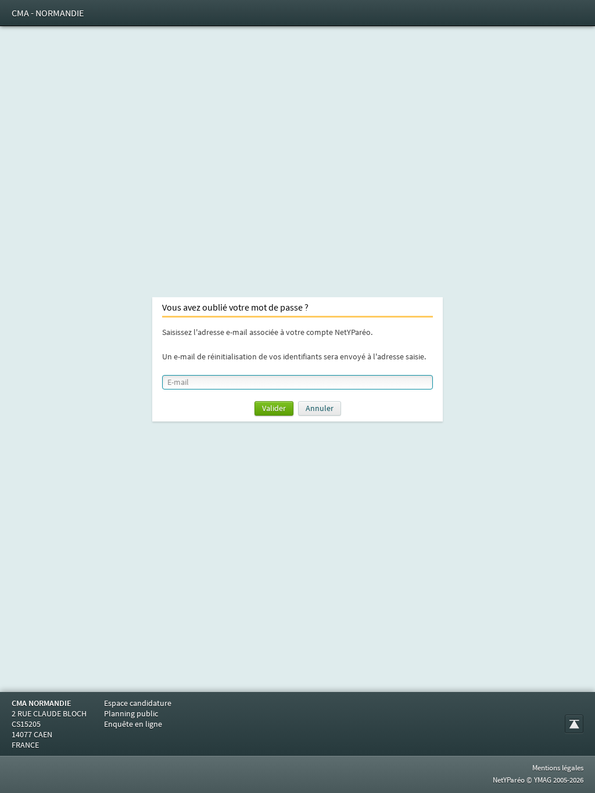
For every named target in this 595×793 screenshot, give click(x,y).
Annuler (320, 408)
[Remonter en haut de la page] (574, 724)
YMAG (542, 780)
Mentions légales (557, 768)
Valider (274, 408)
